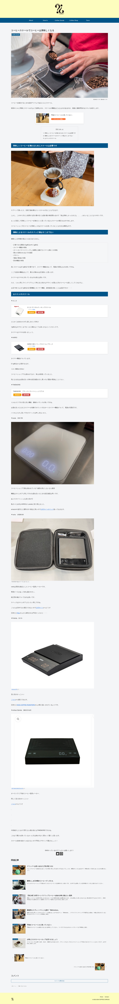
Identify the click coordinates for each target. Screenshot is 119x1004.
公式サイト (39, 607)
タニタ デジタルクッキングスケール (39, 307)
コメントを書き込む (59, 980)
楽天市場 (40, 312)
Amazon (31, 312)
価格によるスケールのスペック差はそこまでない (59, 136)
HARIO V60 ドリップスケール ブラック (40, 344)
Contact (107, 997)
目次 (57, 129)
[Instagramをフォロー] (61, 853)
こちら (13, 699)
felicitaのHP (14, 689)
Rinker (34, 309)
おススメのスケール (50, 138)
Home (101, 997)
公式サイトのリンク (47, 509)
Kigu (18, 613)
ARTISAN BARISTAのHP (17, 788)
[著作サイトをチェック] (57, 853)
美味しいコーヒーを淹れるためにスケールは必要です (60, 133)
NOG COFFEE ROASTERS (26, 705)
